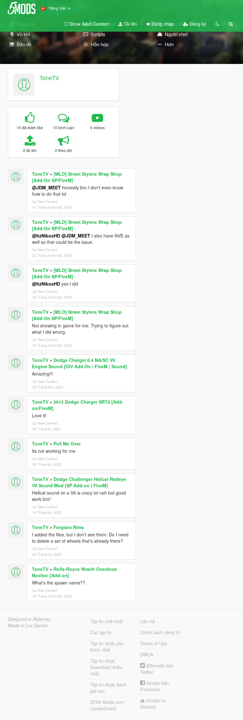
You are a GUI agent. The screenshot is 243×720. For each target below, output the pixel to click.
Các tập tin (101, 632)
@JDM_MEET (46, 187)
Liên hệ (147, 621)
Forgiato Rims (68, 527)
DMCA (146, 654)
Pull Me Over (67, 443)
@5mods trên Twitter (156, 668)
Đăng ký (197, 24)
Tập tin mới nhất (106, 621)
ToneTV (49, 77)
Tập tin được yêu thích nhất (107, 646)
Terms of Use (153, 643)
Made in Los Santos (28, 625)
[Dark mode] (217, 24)
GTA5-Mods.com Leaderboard (107, 705)
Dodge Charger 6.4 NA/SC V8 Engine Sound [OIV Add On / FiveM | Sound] (79, 363)
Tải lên (129, 24)
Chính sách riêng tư (160, 632)
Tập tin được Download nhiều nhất (106, 667)
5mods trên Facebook (154, 686)
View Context (47, 201)
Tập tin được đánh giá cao (108, 687)
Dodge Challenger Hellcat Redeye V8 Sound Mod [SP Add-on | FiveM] (79, 482)
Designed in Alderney (29, 619)
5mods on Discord (153, 703)
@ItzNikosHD (46, 235)
